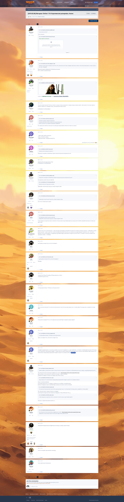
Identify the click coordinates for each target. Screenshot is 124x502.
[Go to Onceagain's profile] (31, 287)
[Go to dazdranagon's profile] (31, 134)
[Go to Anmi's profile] (31, 255)
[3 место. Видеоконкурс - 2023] (28, 443)
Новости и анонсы (41, 16)
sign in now (48, 482)
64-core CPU (89, 142)
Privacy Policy (33, 500)
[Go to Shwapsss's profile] (31, 194)
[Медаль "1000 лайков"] (28, 207)
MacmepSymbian (84, 142)
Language (27, 500)
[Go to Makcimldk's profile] (31, 161)
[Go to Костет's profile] (31, 332)
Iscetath (31, 310)
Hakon (31, 217)
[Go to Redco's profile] (31, 243)
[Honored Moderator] (34, 443)
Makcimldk (31, 165)
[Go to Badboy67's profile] (31, 462)
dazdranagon (31, 137)
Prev (29, 24)
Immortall (31, 85)
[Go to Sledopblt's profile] (31, 62)
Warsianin (31, 120)
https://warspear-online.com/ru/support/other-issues (70, 372)
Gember (50, 118)
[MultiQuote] (38, 57)
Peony (30, 16)
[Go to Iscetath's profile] (31, 306)
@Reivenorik (73, 352)
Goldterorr (51, 63)
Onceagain (31, 291)
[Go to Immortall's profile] (31, 81)
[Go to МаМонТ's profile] (31, 319)
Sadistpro (31, 151)
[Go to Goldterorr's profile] (31, 104)
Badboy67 (31, 466)
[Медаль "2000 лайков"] (31, 443)
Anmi (31, 259)
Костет (31, 335)
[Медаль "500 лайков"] (28, 75)
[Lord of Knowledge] (31, 75)
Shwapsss (31, 198)
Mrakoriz (31, 428)
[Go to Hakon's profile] (31, 214)
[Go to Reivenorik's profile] (31, 28)
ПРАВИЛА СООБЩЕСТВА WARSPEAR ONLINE (35, 9)
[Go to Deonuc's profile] (31, 450)
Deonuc (31, 453)
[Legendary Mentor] (31, 207)
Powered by (93, 500)
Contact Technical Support (40, 500)
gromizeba (93, 142)
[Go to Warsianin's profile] (31, 117)
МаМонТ (31, 323)
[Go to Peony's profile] (28, 16)
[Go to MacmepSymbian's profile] (31, 230)
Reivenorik (31, 32)
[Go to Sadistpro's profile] (31, 148)
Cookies (46, 500)
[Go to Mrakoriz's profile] (31, 425)
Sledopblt (31, 65)
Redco (31, 246)
